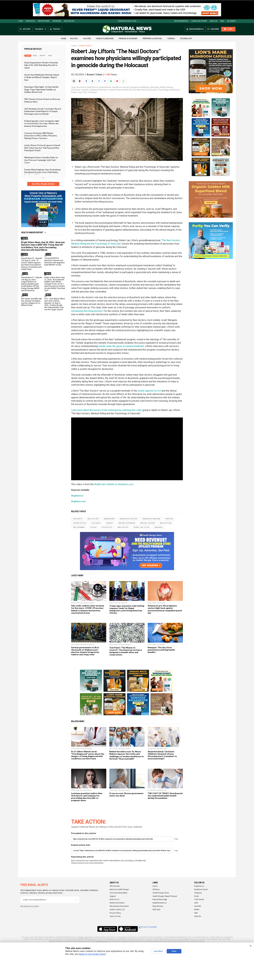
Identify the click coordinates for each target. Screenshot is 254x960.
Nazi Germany (143, 90)
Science (171, 38)
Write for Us (114, 899)
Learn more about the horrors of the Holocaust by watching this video (106, 410)
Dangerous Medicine (140, 87)
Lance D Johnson (88, 603)
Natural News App (160, 899)
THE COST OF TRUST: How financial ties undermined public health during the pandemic (165, 795)
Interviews (56, 21)
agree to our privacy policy (92, 954)
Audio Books (69, 21)
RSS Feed (156, 910)
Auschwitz (81, 87)
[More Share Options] (124, 81)
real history (174, 90)
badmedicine (105, 87)
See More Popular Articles (43, 184)
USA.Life (197, 916)
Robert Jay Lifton (79, 92)
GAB (196, 913)
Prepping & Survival (152, 38)
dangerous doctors (121, 87)
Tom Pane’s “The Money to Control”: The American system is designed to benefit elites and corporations (125, 651)
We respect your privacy (29, 906)
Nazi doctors (130, 90)
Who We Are (115, 886)
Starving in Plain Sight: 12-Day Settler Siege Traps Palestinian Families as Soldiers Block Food (41, 89)
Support (113, 896)
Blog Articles (158, 906)
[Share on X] (93, 81)
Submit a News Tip (117, 910)
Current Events (85, 46)
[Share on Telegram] (99, 81)
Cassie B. (124, 603)
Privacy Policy (115, 913)
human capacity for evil (149, 390)
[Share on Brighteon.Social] (74, 81)
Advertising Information (119, 906)
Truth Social (199, 899)
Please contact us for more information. (87, 863)
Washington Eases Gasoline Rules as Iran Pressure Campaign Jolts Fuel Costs (41, 160)
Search (233, 21)
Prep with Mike (43, 21)
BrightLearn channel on (106, 484)
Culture (87, 38)
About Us (213, 21)
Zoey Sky (162, 644)
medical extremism (98, 90)
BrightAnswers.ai (181, 21)
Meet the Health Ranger (119, 889)
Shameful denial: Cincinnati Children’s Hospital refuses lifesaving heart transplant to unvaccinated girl (162, 755)
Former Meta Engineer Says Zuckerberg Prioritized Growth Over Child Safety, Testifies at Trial (42, 172)
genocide (154, 87)
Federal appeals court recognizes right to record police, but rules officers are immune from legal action (41, 123)
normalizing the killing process (87, 311)
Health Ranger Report (32, 232)
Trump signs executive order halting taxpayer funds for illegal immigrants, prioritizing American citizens (126, 609)
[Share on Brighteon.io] (80, 81)
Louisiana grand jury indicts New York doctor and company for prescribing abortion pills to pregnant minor (86, 797)
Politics (74, 38)
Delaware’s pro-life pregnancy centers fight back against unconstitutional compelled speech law (165, 609)
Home (20, 21)
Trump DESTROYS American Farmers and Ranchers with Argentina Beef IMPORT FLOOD (54, 261)
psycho (154, 90)
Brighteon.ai (77, 495)
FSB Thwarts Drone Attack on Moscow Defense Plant (42, 100)
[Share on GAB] (111, 81)
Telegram (198, 893)
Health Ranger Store (161, 893)
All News (156, 889)
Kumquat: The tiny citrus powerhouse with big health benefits (161, 649)
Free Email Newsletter (118, 893)
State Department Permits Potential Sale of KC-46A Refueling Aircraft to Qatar (41, 65)
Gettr (196, 903)
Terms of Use (115, 916)
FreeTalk (197, 906)
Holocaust (75, 90)
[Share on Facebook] (86, 81)
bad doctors (92, 87)
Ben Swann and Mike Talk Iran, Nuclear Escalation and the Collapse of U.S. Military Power (31, 302)
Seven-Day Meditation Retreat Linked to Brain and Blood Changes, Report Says (41, 77)
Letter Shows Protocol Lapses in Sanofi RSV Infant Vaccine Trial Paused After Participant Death (42, 148)
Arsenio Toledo (94, 74)
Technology (186, 38)
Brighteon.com (125, 484)
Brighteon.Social (201, 889)
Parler (196, 896)
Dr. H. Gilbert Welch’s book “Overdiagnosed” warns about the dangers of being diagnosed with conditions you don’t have (87, 755)
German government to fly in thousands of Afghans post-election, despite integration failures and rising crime (85, 651)
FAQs (222, 21)
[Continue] (76, 900)
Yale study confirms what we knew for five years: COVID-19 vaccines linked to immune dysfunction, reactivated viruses (87, 609)
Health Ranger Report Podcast (165, 896)
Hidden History (166, 87)
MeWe (196, 910)
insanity (84, 90)
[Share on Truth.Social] (105, 81)
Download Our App (199, 21)
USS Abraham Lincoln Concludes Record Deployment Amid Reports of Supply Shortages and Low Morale (42, 111)
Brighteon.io (199, 886)
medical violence (115, 90)
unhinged (92, 92)
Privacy (80, 937)
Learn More (158, 951)
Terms (87, 937)
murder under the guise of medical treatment (121, 346)
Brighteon (30, 21)
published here (102, 941)
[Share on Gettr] (117, 81)
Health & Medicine (104, 38)
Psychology (163, 90)
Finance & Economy (128, 38)
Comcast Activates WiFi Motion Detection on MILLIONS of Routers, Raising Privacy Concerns (40, 135)
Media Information (117, 903)
